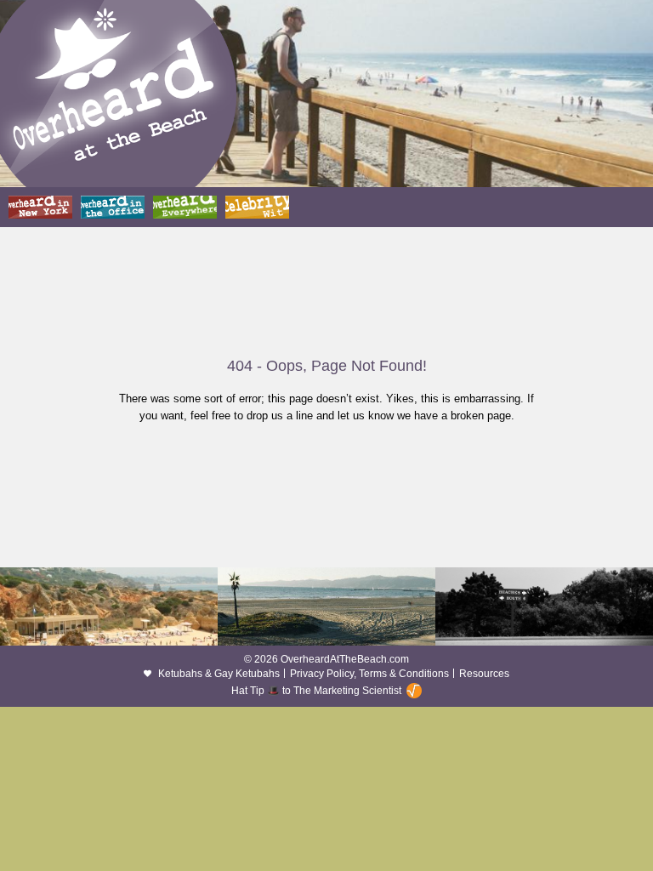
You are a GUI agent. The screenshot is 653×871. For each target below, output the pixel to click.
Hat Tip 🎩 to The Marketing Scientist (316, 691)
